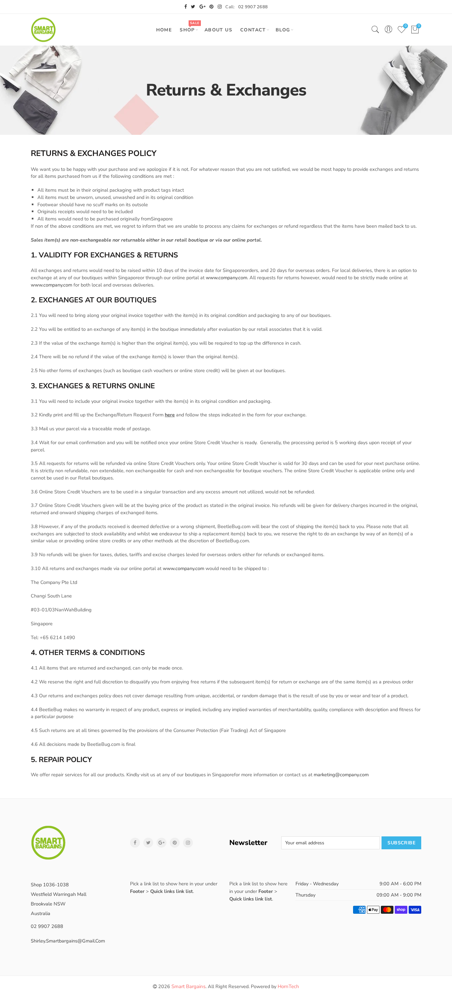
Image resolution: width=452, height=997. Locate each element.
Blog (283, 30)
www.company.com (226, 277)
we (154, 533)
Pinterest (175, 843)
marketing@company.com (341, 774)
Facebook (135, 843)
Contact (253, 30)
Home (164, 30)
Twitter (148, 843)
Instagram (188, 843)
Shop (189, 27)
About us (218, 30)
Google (161, 843)
